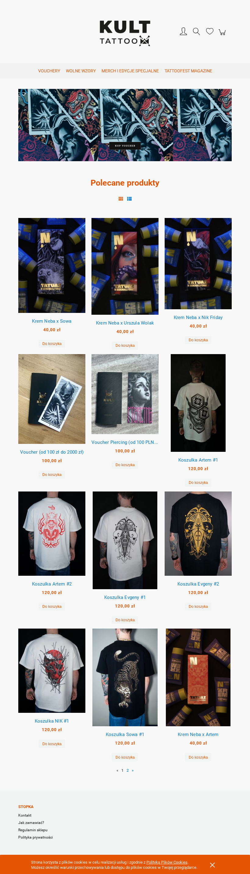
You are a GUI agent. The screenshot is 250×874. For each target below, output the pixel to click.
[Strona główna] (125, 32)
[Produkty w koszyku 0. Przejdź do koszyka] (223, 35)
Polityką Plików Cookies (167, 862)
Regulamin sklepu (33, 830)
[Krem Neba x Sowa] (51, 265)
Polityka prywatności (35, 837)
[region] (125, 128)
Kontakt (24, 815)
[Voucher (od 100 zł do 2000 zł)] (51, 399)
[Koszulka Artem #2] (51, 533)
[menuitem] (49, 71)
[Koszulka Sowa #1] (125, 677)
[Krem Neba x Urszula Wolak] (125, 266)
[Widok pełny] (129, 199)
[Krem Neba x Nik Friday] (198, 263)
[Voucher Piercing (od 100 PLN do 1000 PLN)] (125, 394)
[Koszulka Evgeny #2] (198, 533)
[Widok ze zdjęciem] (121, 199)
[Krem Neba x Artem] (198, 677)
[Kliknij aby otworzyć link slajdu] (125, 128)
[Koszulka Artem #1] (198, 403)
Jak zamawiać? (31, 823)
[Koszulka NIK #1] (51, 671)
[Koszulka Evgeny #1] (125, 540)
